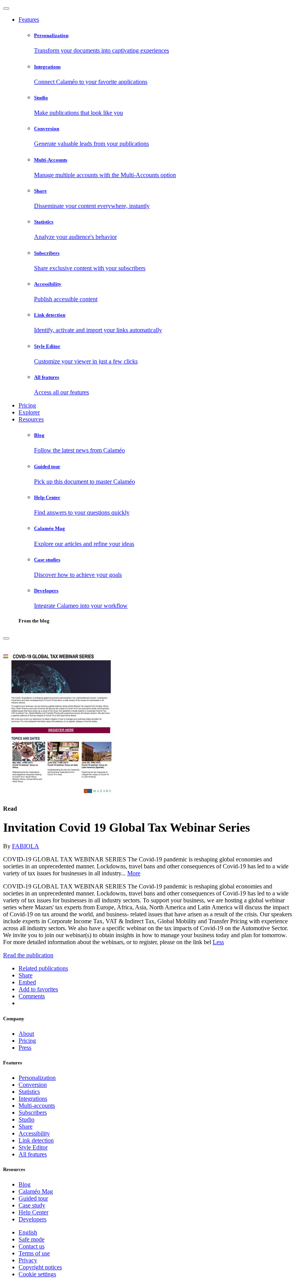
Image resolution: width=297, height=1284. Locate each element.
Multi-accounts (37, 1105)
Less (218, 942)
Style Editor (33, 1147)
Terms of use (34, 1253)
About (26, 1033)
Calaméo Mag (36, 1191)
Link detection (36, 1140)
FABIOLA (25, 846)
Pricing (27, 405)
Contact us (31, 1246)
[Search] (6, 638)
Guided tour (33, 1198)
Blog (25, 1184)
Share (25, 1126)
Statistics (29, 1091)
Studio (26, 1119)
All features (33, 1154)
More (133, 873)
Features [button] (29, 19)
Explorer (29, 412)
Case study (32, 1205)
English (28, 1232)
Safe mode (31, 1239)
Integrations (33, 1098)
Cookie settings (37, 1274)
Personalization (37, 1077)
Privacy (28, 1260)
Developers (32, 1219)
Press (25, 1047)
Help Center (33, 1212)
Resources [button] (31, 419)
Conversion (33, 1084)
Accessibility (34, 1133)
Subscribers (33, 1112)
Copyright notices (40, 1267)
